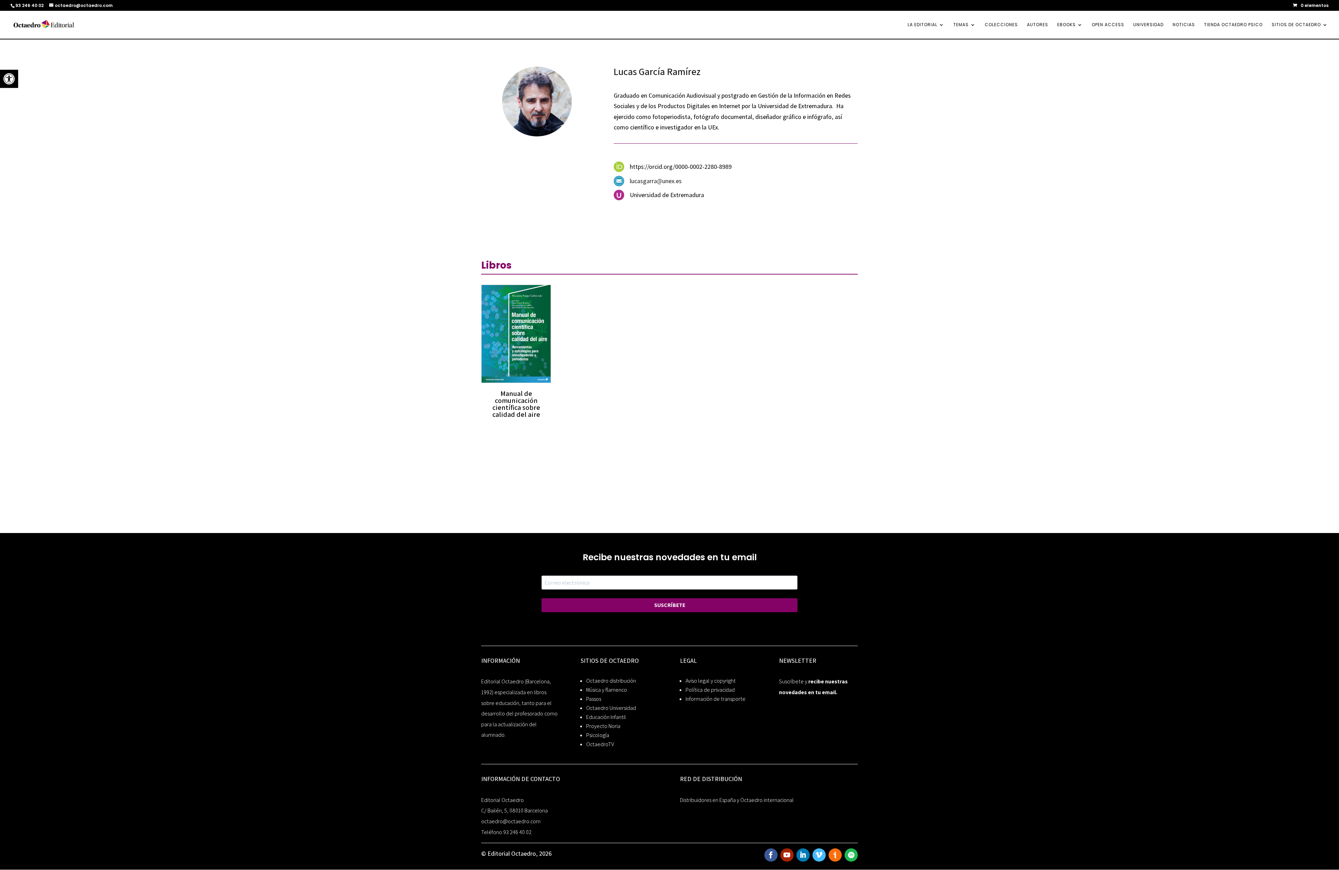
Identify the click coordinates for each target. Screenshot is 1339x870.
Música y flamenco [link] (606, 689)
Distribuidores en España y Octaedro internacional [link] (737, 800)
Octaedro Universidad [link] (611, 708)
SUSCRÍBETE (669, 605)
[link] (9, 79)
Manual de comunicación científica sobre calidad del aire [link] (516, 404)
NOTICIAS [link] (1184, 25)
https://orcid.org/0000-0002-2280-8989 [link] (681, 167)
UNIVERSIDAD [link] (1148, 25)
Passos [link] (593, 699)
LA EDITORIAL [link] (922, 25)
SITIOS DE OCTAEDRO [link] (1296, 25)
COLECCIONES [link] (1001, 25)
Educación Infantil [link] (606, 717)
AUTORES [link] (1037, 25)
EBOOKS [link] (1066, 25)
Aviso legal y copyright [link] (711, 680)
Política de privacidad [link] (710, 689)
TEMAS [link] (961, 25)
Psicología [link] (597, 735)
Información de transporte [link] (716, 699)
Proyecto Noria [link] (603, 726)
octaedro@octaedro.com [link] (510, 821)
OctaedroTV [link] (600, 744)
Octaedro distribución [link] (611, 680)
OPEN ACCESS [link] (1108, 25)
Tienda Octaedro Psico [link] (1233, 25)
